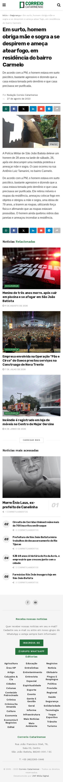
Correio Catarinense (29, 769)
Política (52, 683)
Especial (32, 681)
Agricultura (11, 663)
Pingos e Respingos (52, 678)
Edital (11, 727)
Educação (31, 663)
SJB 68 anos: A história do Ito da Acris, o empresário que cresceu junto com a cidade (36, 560)
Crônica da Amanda (11, 705)
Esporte (31, 689)
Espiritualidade (32, 685)
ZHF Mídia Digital (40, 776)
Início (5, 15)
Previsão (52, 688)
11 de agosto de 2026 (16, 306)
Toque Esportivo (52, 716)
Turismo (52, 726)
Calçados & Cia (11, 678)
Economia (11, 715)
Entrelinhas (31, 667)
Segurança (15, 15)
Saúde (52, 697)
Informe (31, 710)
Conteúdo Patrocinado (11, 694)
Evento (31, 694)
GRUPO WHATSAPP (32, 651)
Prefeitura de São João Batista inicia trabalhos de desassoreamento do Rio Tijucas (35, 541)
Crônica (11, 699)
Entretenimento (32, 672)
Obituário (51, 672)
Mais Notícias (31, 719)
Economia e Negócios (11, 721)
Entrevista (31, 676)
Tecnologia (52, 710)
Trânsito (52, 721)
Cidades (11, 683)
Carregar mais (31, 440)
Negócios (51, 663)
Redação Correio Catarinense (22, 95)
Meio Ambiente (31, 724)
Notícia (52, 667)
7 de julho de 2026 (15, 369)
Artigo (11, 672)
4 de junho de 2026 (15, 429)
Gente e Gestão (31, 700)
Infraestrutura (31, 714)
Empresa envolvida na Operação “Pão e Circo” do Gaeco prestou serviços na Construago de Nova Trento (31, 360)
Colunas (11, 688)
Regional (52, 692)
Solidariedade (52, 705)
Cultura (11, 711)
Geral (31, 705)
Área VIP (11, 667)
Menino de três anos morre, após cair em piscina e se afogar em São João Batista (30, 297)
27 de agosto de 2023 (18, 98)
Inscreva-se (31, 643)
